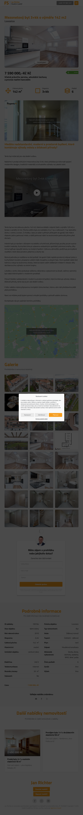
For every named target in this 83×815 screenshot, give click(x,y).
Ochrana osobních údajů (41, 419)
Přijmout (55, 415)
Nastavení (27, 415)
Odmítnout (41, 415)
